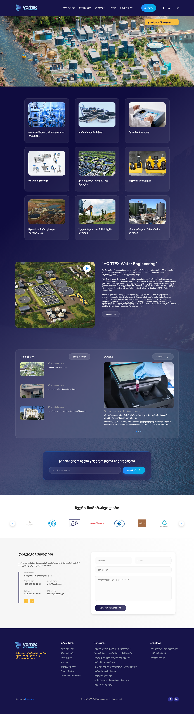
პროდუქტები (85, 8)
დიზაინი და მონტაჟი (105, 671)
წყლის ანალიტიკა (103, 684)
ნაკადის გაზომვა (103, 675)
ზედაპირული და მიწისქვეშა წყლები (113, 653)
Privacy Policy (67, 671)
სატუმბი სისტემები (104, 662)
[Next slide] (181, 523)
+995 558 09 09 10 (32, 593)
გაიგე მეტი (111, 314)
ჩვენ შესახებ (69, 8)
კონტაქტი (148, 8)
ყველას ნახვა (79, 356)
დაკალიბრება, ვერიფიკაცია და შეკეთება (115, 666)
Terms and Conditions (71, 675)
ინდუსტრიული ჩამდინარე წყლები (112, 657)
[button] (136, 431)
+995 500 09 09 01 (32, 584)
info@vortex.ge (54, 584)
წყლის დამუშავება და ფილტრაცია (112, 648)
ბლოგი (112, 8)
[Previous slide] (12, 523)
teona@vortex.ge (55, 593)
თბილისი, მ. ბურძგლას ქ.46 (38, 575)
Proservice (29, 699)
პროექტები (100, 8)
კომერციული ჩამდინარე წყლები (111, 680)
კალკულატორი (126, 8)
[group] (139, 395)
